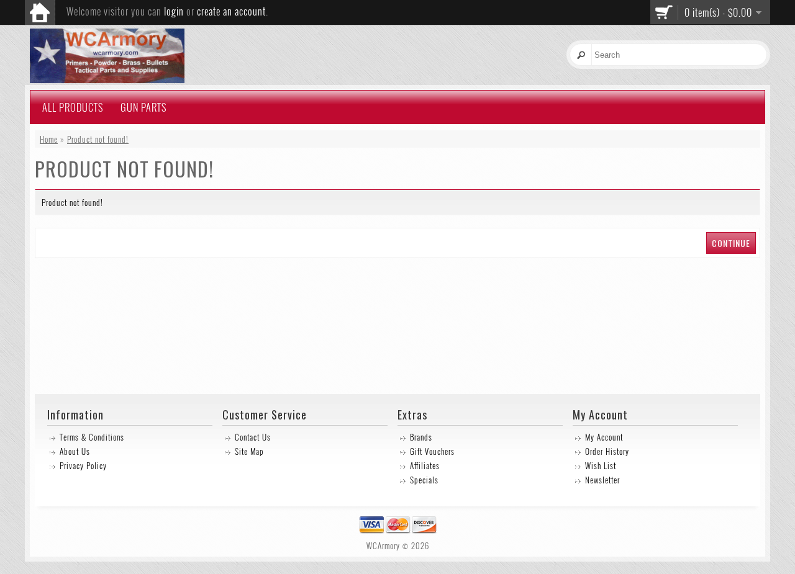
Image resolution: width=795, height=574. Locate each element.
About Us (75, 451)
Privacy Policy (83, 465)
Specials (424, 479)
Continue (731, 242)
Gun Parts (143, 107)
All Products (72, 107)
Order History (607, 451)
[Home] (40, 12)
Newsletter (602, 479)
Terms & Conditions (92, 437)
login (174, 11)
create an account (231, 11)
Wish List (600, 465)
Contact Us (253, 437)
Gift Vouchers (432, 451)
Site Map (249, 451)
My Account (604, 437)
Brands (421, 437)
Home (49, 139)
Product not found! (98, 139)
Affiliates (425, 465)
